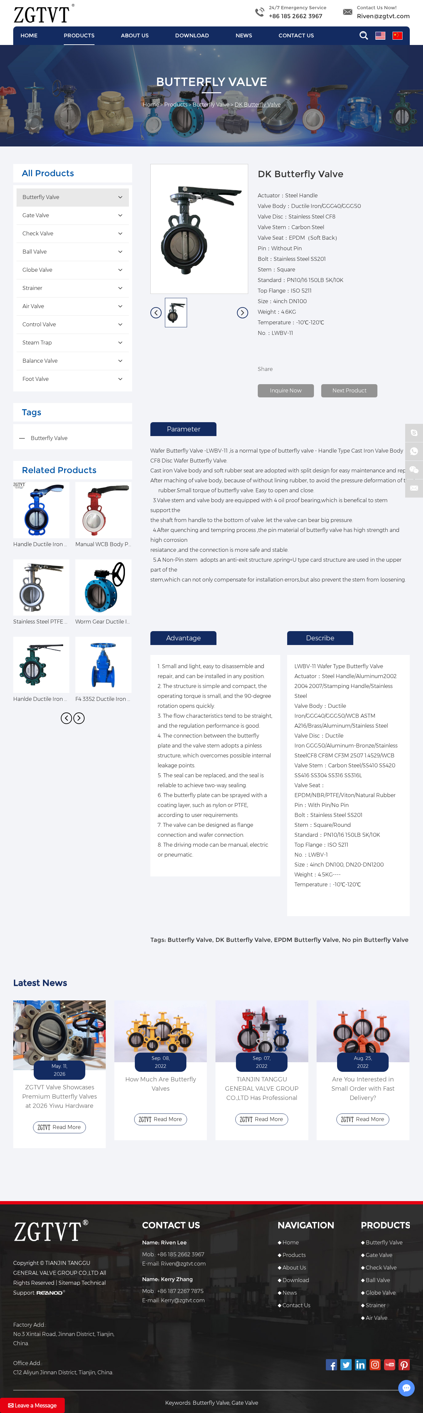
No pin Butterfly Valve (375, 940)
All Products (48, 173)
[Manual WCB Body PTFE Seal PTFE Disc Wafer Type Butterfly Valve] (103, 510)
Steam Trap (37, 343)
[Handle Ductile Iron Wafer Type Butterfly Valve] (41, 510)
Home (28, 35)
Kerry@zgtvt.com (183, 1300)
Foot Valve (35, 379)
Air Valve (33, 306)
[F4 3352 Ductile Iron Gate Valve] (103, 665)
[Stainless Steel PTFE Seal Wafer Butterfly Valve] (41, 587)
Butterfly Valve (211, 104)
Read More (67, 1127)
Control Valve (39, 324)
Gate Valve (35, 215)
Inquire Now (286, 390)
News (244, 35)
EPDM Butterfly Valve (306, 940)
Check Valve (37, 233)
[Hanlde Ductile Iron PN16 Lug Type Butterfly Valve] (41, 665)
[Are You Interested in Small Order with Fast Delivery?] (363, 1031)
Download (192, 35)
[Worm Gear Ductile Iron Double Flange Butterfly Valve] (103, 587)
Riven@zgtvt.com (383, 16)
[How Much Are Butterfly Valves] (160, 1031)
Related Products (59, 470)
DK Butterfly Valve (243, 940)
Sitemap (69, 1283)
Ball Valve (34, 252)
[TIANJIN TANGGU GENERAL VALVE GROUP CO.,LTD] (44, 13)
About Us (135, 35)
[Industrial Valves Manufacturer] (59, 1035)
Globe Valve (37, 270)
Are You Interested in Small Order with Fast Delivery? (363, 1089)
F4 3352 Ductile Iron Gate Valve (114, 699)
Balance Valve (40, 361)
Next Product (349, 390)
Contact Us (296, 35)
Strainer (32, 288)
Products (79, 35)
